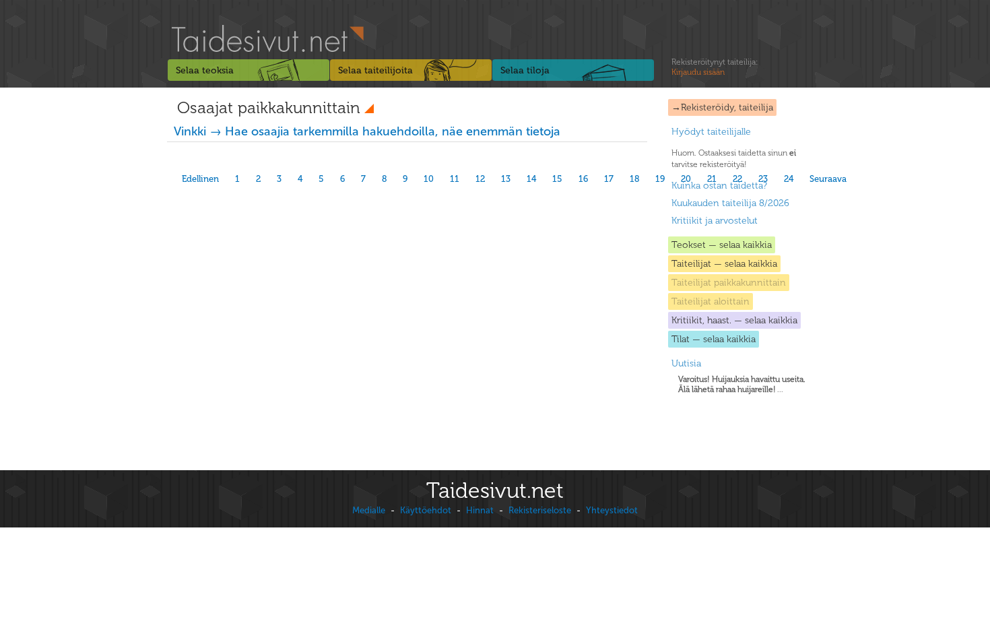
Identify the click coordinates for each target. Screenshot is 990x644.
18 (634, 179)
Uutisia (686, 363)
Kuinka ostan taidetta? (719, 185)
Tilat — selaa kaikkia (713, 339)
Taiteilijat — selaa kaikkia (724, 263)
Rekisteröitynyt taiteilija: (714, 67)
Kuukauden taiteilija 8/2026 (730, 203)
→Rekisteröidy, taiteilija (722, 107)
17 (609, 179)
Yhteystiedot (612, 510)
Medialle (368, 510)
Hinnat (480, 510)
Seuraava (828, 179)
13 (505, 179)
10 (429, 179)
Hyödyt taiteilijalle (711, 131)
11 (454, 179)
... (741, 384)
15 (557, 179)
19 (660, 179)
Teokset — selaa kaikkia (721, 245)
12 (480, 179)
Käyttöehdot (425, 510)
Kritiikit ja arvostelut (714, 220)
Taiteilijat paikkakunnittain (728, 282)
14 (531, 179)
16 (583, 179)
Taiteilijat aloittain (710, 301)
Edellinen (200, 179)
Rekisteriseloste (539, 510)
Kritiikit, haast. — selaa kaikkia (734, 320)
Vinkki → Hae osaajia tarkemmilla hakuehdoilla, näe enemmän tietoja (367, 131)
